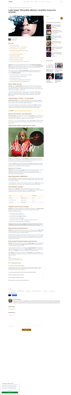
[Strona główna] (8, 7)
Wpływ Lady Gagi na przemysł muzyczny (16, 59)
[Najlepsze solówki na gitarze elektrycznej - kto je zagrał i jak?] (50, 66)
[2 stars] (10, 308)
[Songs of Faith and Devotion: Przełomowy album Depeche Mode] (48, 54)
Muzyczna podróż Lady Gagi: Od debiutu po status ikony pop (19, 61)
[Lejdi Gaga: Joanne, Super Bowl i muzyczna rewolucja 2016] (48, 43)
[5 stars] (14, 308)
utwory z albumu (14, 120)
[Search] (60, 1)
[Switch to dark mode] (62, 1)
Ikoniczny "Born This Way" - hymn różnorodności (17, 48)
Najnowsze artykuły (26, 1)
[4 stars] (12, 308)
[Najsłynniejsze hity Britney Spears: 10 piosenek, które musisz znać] (48, 26)
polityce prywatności (13, 388)
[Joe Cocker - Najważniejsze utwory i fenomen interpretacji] (50, 76)
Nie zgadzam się (10, 390)
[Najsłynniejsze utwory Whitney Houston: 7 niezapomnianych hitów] (48, 49)
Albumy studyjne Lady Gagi (14, 45)
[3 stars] (11, 308)
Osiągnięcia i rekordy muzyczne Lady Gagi (16, 57)
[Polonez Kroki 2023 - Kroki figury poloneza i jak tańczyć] (59, 66)
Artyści (40, 1)
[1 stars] (9, 308)
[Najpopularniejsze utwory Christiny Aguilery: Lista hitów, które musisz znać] (48, 32)
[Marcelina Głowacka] (9, 39)
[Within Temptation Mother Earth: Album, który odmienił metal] (48, 38)
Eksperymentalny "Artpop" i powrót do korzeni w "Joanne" (19, 50)
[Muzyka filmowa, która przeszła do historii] (59, 76)
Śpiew (43, 1)
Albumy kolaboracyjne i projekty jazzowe (16, 54)
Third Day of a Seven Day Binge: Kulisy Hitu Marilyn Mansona (22, 110)
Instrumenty (36, 1)
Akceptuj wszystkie (9, 392)
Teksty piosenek (48, 1)
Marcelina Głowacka (14, 38)
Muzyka (31, 1)
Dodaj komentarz (26, 329)
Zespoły (11, 7)
